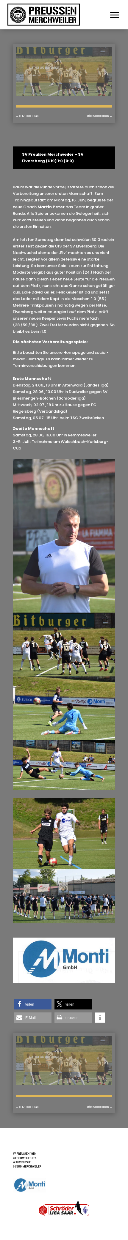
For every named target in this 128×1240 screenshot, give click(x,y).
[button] (32, 1004)
